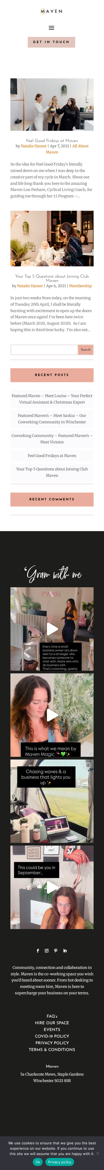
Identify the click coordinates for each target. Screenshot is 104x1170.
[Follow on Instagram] (46, 950)
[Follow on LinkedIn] (65, 950)
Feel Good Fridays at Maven (52, 141)
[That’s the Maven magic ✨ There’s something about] (52, 715)
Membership (80, 285)
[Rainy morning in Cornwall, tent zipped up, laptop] (52, 801)
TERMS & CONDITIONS (52, 1050)
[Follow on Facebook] (38, 950)
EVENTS (52, 1030)
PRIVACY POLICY (52, 1043)
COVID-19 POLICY (52, 1037)
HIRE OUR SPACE (52, 1023)
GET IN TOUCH (51, 42)
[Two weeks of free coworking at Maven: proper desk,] (52, 887)
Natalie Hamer (34, 146)
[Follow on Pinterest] (55, 950)
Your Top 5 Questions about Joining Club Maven (52, 278)
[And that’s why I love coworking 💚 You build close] (52, 629)
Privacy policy (59, 1162)
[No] (97, 1153)
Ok (37, 1162)
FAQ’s (52, 1017)
